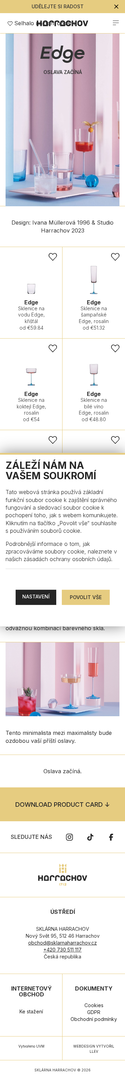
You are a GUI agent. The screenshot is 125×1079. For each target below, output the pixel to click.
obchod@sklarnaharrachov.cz (62, 943)
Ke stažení (31, 1011)
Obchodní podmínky (93, 1019)
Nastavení (36, 596)
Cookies (93, 1005)
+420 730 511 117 (62, 950)
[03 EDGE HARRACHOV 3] (62, 679)
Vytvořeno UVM (31, 1046)
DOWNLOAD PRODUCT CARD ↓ (62, 804)
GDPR (93, 1012)
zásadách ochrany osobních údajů (67, 559)
